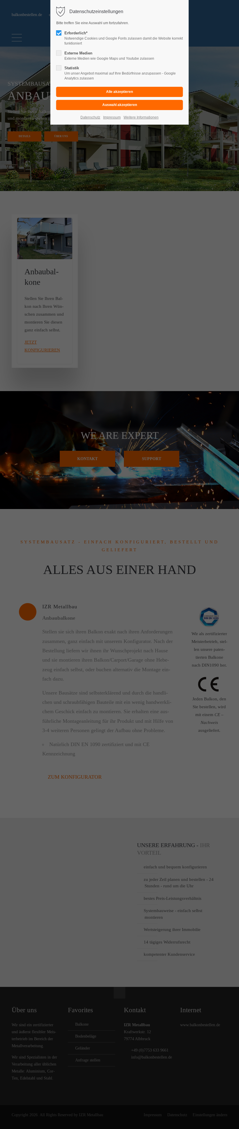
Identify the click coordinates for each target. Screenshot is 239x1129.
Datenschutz (90, 117)
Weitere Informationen (141, 117)
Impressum (112, 117)
